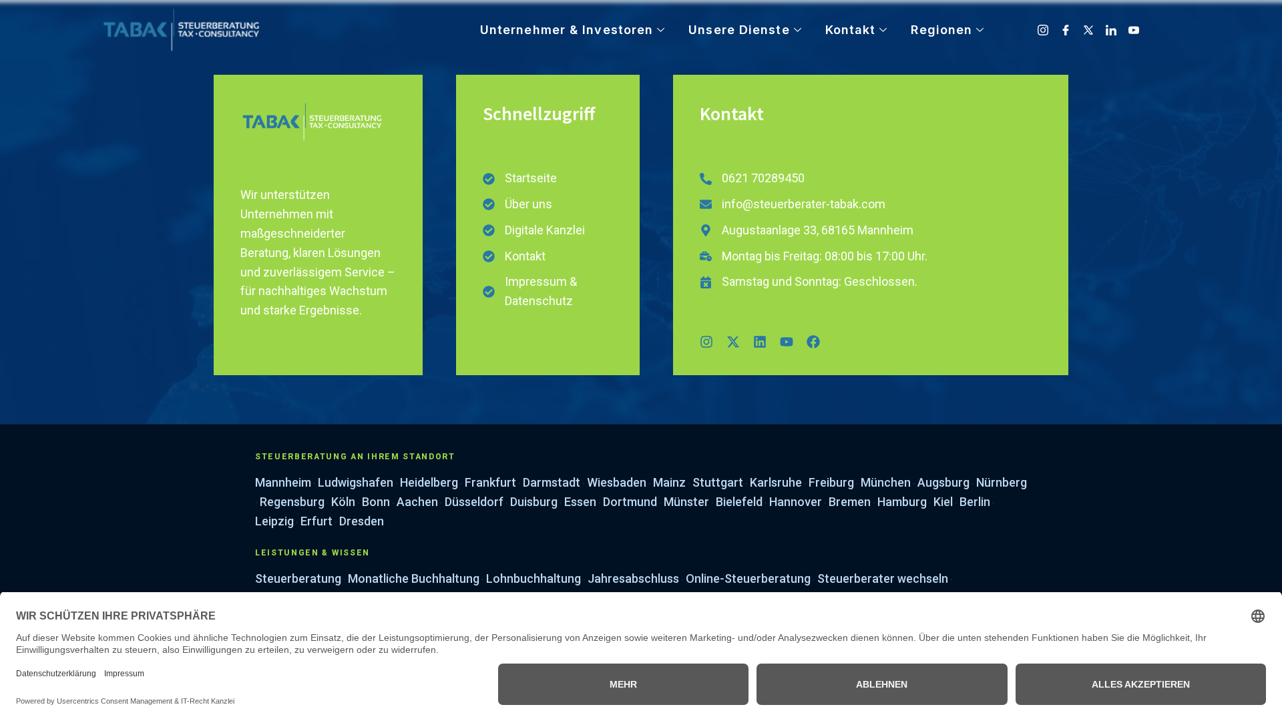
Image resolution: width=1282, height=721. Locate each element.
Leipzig (274, 521)
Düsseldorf (474, 502)
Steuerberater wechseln (882, 578)
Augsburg (943, 482)
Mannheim (283, 482)
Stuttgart (717, 482)
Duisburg (534, 502)
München (886, 482)
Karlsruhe (776, 482)
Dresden (361, 521)
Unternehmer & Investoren (566, 30)
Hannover (795, 502)
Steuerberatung (298, 578)
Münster (686, 502)
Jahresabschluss (633, 578)
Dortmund (630, 502)
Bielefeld (739, 502)
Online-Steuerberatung (748, 578)
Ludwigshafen (355, 482)
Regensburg (292, 502)
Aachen (417, 502)
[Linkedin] (760, 341)
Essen (580, 502)
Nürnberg (1001, 482)
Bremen (850, 502)
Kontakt (850, 30)
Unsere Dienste (738, 30)
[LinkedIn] (1112, 30)
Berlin (974, 502)
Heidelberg (429, 482)
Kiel (943, 502)
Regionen (941, 30)
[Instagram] (1044, 30)
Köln (343, 502)
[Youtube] (1135, 30)
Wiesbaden (616, 482)
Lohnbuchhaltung (533, 578)
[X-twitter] (733, 341)
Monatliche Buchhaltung (413, 578)
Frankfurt (490, 482)
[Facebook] (1067, 30)
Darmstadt (551, 482)
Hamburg (902, 502)
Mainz (669, 482)
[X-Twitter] (1089, 30)
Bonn (376, 502)
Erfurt (316, 521)
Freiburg (831, 482)
